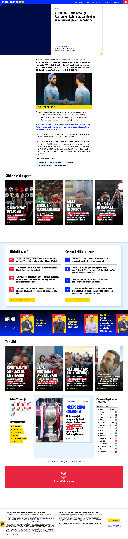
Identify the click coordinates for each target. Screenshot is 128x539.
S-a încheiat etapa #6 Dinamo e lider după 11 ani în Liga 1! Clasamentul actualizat (19, 202)
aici (17, 529)
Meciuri (106, 406)
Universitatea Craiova (19, 438)
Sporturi (107, 2)
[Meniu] (125, 2)
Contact (86, 462)
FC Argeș (102, 423)
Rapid (101, 417)
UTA (101, 449)
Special (116, 2)
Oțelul (101, 433)
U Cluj (101, 431)
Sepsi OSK (103, 438)
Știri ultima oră (18, 251)
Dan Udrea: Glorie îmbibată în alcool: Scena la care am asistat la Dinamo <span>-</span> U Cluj (100, 323)
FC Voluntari (103, 446)
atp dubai (70, 162)
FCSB (101, 415)
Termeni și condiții (44, 462)
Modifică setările (77, 462)
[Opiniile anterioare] (6, 327)
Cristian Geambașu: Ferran (36, 323)
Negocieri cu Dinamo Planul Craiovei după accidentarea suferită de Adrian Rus (91, 280)
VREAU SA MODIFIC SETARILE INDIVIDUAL (114, 526)
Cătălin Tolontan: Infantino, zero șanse (68, 323)
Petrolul (102, 436)
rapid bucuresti (17, 429)
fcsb (21, 441)
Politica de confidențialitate (60, 462)
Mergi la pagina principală (78, 300)
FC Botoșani (103, 444)
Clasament (100, 406)
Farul (101, 428)
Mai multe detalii (34, 519)
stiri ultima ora (17, 426)
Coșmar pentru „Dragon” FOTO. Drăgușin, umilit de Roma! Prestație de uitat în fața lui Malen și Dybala (35, 259)
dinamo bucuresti (18, 432)
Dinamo (102, 412)
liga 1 (14, 441)
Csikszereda (103, 452)
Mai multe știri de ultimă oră (23, 300)
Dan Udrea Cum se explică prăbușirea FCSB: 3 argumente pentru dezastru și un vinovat (91, 259)
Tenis (56, 8)
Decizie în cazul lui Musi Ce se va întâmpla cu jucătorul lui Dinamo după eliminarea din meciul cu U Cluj (49, 202)
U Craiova (102, 420)
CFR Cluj (15, 435)
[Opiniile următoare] (14, 327)
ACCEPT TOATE (114, 520)
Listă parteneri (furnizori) (65, 525)
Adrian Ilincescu (61, 46)
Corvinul (102, 425)
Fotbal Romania (78, 2)
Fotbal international (93, 2)
